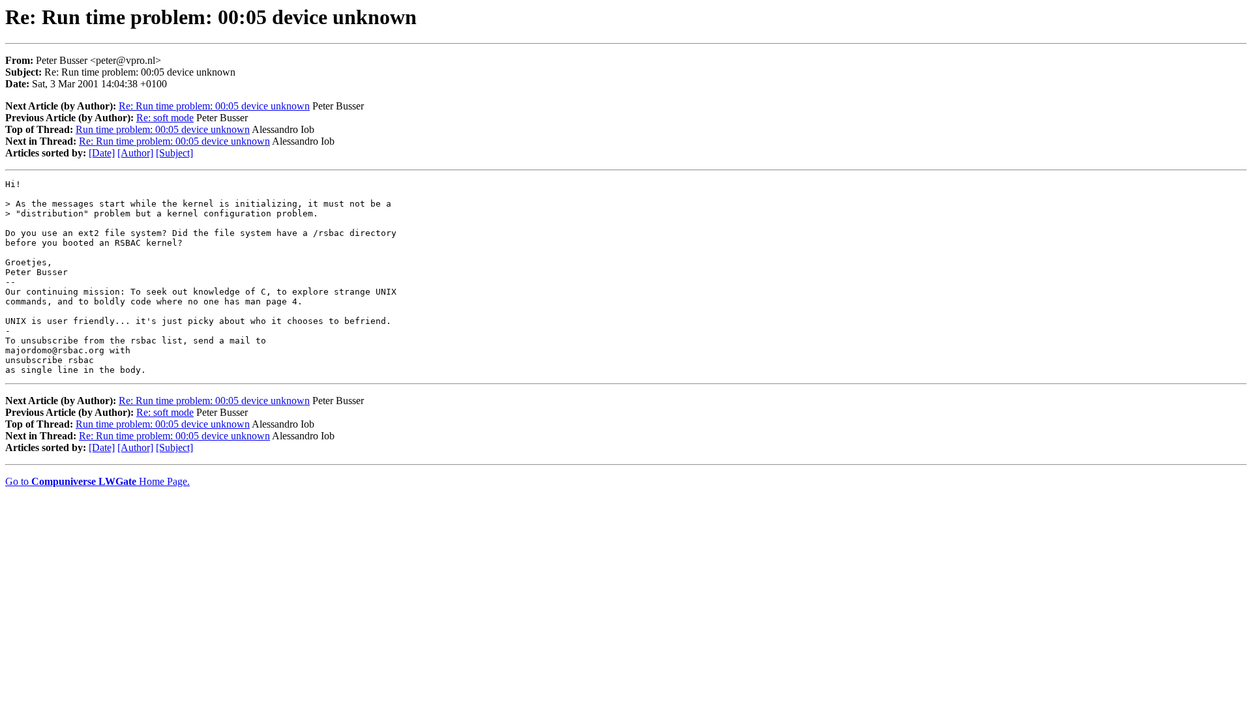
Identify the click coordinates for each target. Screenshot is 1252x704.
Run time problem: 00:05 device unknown (163, 129)
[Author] (135, 152)
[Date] (102, 152)
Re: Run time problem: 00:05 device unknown (214, 105)
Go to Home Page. (97, 481)
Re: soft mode (165, 117)
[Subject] (174, 152)
